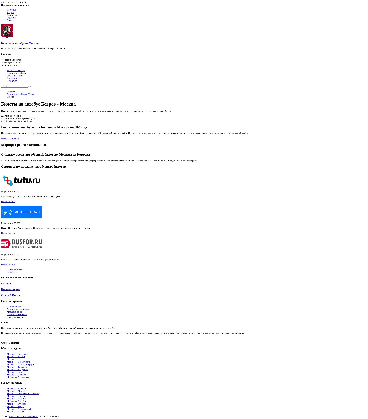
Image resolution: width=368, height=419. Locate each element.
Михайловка (14, 269)
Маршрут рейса (14, 312)
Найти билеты (8, 201)
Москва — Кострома (17, 354)
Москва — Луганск (16, 398)
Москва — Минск (16, 391)
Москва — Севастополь (18, 361)
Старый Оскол (10, 295)
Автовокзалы (13, 78)
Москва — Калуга (16, 356)
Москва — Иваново (16, 374)
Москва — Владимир (17, 369)
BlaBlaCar (12, 81)
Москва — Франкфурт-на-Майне (23, 393)
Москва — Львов (15, 411)
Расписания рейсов (16, 73)
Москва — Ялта (15, 359)
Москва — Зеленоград (18, 377)
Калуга (10, 12)
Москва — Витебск (16, 401)
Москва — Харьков (16, 388)
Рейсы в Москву (15, 75)
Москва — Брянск (16, 372)
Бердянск (11, 17)
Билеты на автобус (16, 70)
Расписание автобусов (18, 309)
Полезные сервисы (16, 317)
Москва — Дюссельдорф (19, 409)
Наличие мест (14, 306)
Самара (12, 272)
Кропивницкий (10, 289)
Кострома (11, 10)
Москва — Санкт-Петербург (21, 364)
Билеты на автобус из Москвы (20, 43)
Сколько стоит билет (17, 314)
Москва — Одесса (16, 396)
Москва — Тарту (15, 406)
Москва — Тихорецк (17, 367)
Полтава (11, 20)
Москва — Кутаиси (16, 404)
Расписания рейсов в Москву (21, 94)
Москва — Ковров (10, 138)
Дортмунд (12, 15)
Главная (11, 91)
